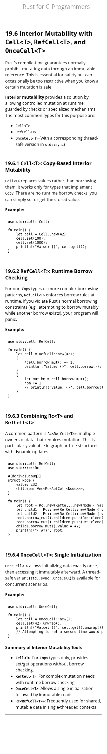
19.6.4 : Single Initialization (53, 554)
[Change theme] (9, 6)
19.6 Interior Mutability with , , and (49, 41)
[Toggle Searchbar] (14, 6)
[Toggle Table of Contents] (3, 6)
